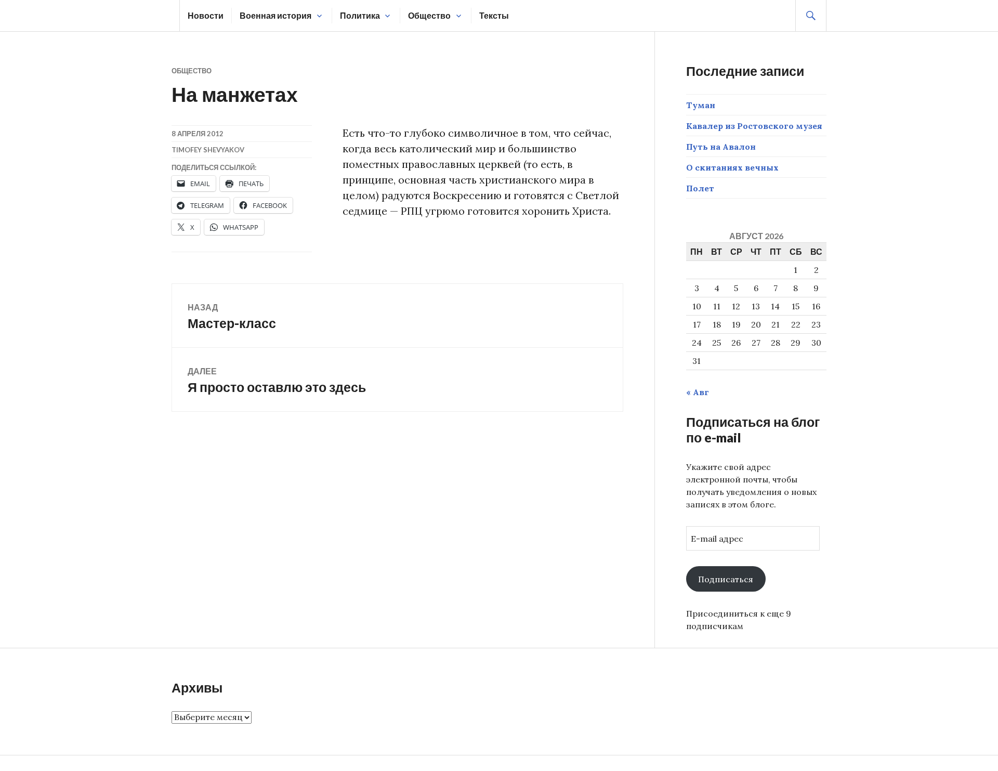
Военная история (275, 15)
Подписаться (725, 579)
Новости (206, 15)
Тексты (494, 15)
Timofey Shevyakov (208, 150)
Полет (700, 188)
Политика (360, 15)
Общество (429, 15)
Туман (700, 105)
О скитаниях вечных (732, 167)
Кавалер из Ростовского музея (754, 126)
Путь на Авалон (721, 146)
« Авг (697, 392)
